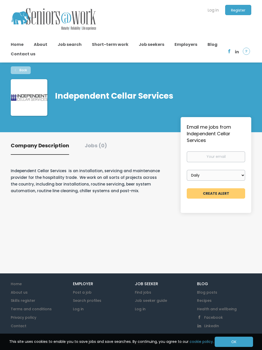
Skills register (23, 300)
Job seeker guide (151, 300)
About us (19, 292)
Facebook (213, 317)
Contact (18, 325)
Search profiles (87, 300)
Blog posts (207, 292)
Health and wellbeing (217, 309)
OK (233, 341)
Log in (213, 10)
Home (16, 283)
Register (238, 10)
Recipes (204, 300)
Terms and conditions (31, 309)
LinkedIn (211, 325)
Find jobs (143, 292)
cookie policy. (202, 341)
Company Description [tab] (40, 145)
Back (23, 70)
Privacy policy (23, 317)
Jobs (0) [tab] (96, 145)
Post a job (82, 292)
